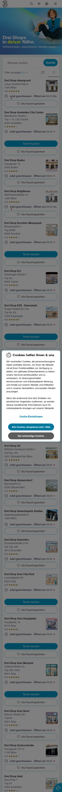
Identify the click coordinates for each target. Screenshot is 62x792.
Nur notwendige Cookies (31, 435)
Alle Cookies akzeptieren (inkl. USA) (31, 427)
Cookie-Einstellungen (31, 416)
